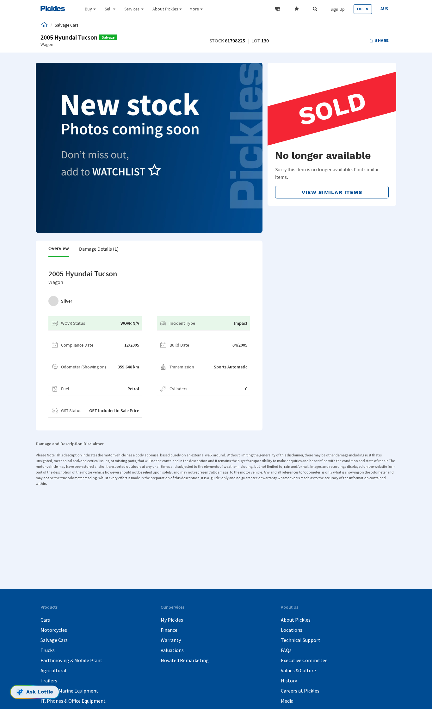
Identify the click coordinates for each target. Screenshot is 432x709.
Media (287, 701)
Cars (45, 620)
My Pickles (172, 620)
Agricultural (53, 670)
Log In (362, 9)
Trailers (48, 680)
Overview (58, 248)
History (289, 680)
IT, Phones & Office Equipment (73, 701)
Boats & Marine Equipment (69, 690)
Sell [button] (108, 9)
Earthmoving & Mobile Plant (71, 660)
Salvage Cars (54, 640)
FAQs (286, 650)
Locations (291, 630)
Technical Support (300, 640)
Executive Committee (304, 660)
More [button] (194, 9)
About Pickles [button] (165, 9)
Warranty (171, 640)
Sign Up (337, 9)
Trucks (47, 650)
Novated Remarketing (185, 660)
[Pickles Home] (44, 24)
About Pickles (296, 620)
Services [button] (131, 9)
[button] (277, 9)
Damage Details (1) (99, 249)
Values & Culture (298, 670)
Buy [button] (88, 9)
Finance (169, 630)
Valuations (172, 650)
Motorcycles (53, 630)
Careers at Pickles (300, 690)
